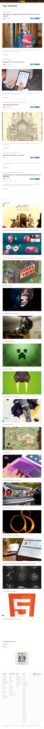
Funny (24, 691)
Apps (10, 677)
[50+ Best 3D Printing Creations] (22, 327)
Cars (24, 679)
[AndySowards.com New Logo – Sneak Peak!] (22, 521)
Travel (24, 721)
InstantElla (4, 646)
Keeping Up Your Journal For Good (13, 62)
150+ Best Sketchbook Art (10, 104)
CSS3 (10, 684)
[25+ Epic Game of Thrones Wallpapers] (22, 577)
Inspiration (18, 102)
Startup (4, 698)
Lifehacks (9, 59)
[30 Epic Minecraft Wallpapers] (22, 355)
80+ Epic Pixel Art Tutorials (7, 285)
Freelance (8, 152)
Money (24, 707)
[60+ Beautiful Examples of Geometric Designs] (22, 382)
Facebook (37, 18)
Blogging (5, 59)
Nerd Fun (23, 102)
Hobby (24, 702)
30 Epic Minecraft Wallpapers (8, 369)
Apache (10, 675)
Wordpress (11, 694)
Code (10, 679)
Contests (18, 675)
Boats (24, 675)
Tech (20, 152)
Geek (9, 102)
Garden (24, 695)
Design (6, 102)
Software (25, 716)
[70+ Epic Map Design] (22, 438)
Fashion (24, 688)
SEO (3, 693)
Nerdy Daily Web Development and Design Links (13, 172)
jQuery (10, 689)
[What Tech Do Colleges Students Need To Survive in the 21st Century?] (22, 35)
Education (25, 681)
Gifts (24, 698)
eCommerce (5, 681)
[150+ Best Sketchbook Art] (22, 126)
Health (24, 700)
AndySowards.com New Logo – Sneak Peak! (11, 535)
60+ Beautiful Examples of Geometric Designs (11, 396)
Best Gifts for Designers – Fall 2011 (13, 155)
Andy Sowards (8, 18)
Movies (24, 709)
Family (24, 686)
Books (24, 677)
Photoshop (18, 684)
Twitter (32, 18)
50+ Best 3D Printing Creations (8, 341)
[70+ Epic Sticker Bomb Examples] (22, 493)
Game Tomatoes (5, 643)
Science (24, 714)
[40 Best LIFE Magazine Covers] (22, 410)
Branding (4, 679)
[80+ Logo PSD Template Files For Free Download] (22, 605)
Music (24, 711)
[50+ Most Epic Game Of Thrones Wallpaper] (22, 299)
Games (24, 693)
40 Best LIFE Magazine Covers (8, 424)
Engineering (25, 684)
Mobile (10, 691)
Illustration (13, 102)
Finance (4, 686)
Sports (24, 718)
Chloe (6, 157)
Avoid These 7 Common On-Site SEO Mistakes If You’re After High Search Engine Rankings (19, 563)
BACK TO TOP (39, 727)
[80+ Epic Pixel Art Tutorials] (22, 271)
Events (4, 684)
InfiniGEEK (4, 645)
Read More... (6, 54)
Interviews (18, 681)
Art (3, 102)
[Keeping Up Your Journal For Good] (22, 79)
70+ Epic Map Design (6, 452)
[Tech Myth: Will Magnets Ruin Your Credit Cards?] (22, 466)
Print (17, 686)
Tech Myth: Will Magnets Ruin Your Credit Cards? (12, 480)
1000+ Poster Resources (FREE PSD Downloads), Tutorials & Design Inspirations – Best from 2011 (20, 230)
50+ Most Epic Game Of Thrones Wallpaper (10, 313)
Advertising (5, 675)
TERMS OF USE (5, 726)
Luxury (24, 705)
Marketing (5, 691)
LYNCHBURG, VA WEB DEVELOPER (14, 725)
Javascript (11, 687)
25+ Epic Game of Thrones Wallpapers (10, 591)
